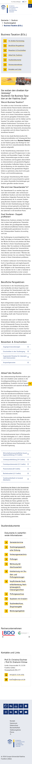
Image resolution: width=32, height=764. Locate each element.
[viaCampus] (5, 706)
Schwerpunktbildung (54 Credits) (14, 460)
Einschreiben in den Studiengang (14, 351)
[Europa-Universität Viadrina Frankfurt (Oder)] (9, 9)
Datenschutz (14, 725)
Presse (12, 732)
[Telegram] (26, 706)
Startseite (4, 20)
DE (23, 2)
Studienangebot (10, 23)
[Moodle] (10, 706)
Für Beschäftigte (16, 2)
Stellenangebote (15, 730)
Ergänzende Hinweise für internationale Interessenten (15, 357)
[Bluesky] (21, 712)
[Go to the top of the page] (10, 734)
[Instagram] (5, 712)
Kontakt (12, 721)
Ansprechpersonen (9, 362)
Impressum (13, 723)
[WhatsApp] (21, 706)
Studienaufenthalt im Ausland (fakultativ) (13, 479)
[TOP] (30, 384)
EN (25, 2)
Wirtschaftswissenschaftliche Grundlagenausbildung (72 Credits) (15, 454)
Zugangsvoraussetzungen (11, 347)
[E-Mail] (15, 706)
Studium (14, 20)
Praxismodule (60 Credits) (11, 469)
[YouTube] (26, 712)
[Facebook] (15, 712)
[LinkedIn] (10, 712)
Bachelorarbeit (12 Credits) (12, 473)
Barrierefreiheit (15, 728)
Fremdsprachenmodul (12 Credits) (14, 464)
